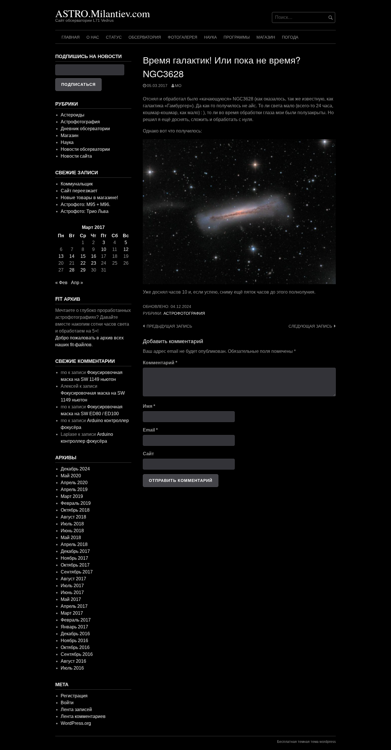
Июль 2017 (72, 585)
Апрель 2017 (74, 606)
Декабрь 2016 (75, 633)
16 (93, 256)
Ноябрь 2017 (74, 558)
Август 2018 (73, 516)
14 (71, 256)
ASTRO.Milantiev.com (102, 13)
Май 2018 (71, 537)
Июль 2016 (72, 668)
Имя (149, 406)
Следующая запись (310, 326)
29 (83, 270)
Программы (237, 37)
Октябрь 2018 (75, 510)
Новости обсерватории (85, 149)
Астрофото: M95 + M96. (85, 204)
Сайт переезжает (79, 190)
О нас (92, 37)
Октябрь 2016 (75, 647)
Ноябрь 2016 (74, 640)
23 (93, 263)
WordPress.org (76, 723)
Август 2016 (73, 661)
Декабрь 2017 (75, 551)
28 (71, 270)
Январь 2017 (74, 626)
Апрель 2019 (74, 489)
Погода (290, 37)
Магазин (265, 37)
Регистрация (74, 695)
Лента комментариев (83, 716)
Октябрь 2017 (75, 565)
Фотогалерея (182, 37)
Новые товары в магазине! (89, 197)
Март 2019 (72, 496)
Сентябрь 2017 (77, 571)
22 (83, 263)
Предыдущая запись (169, 326)
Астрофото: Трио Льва (84, 211)
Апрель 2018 (74, 544)
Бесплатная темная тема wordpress (306, 742)
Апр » (77, 282)
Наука (210, 37)
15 (83, 256)
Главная (71, 37)
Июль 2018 (72, 523)
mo (178, 86)
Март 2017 (72, 613)
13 (61, 256)
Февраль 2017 (76, 620)
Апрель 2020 (74, 482)
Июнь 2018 (72, 530)
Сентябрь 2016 (77, 654)
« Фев (61, 282)
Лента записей (76, 709)
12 (126, 249)
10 (103, 249)
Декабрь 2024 (75, 468)
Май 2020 (71, 475)
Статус (114, 37)
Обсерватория (145, 37)
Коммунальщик (77, 183)
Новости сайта (76, 156)
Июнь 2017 (72, 592)
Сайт (148, 453)
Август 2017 (73, 578)
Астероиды (72, 114)
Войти (67, 702)
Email (150, 430)
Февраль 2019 (76, 503)
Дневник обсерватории (85, 128)
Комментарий (160, 362)
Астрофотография (184, 313)
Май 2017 (71, 599)
